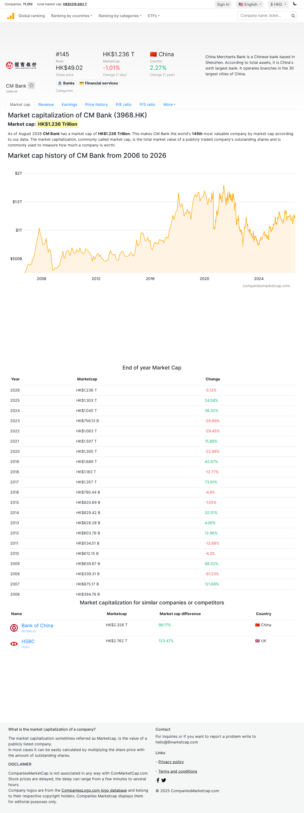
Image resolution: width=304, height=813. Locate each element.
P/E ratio (124, 104)
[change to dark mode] (295, 4)
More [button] (168, 104)
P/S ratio (147, 104)
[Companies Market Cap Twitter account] (164, 781)
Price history (96, 104)
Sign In (223, 4)
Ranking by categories (119, 15)
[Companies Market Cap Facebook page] (158, 781)
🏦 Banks (66, 83)
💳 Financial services (98, 83)
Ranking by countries (70, 15)
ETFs (152, 15)
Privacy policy (171, 761)
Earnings (69, 104)
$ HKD (277, 4)
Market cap (20, 104)
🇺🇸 (247, 4)
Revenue (46, 104)
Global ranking (32, 15)
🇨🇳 (162, 54)
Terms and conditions (177, 771)
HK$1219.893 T (75, 4)
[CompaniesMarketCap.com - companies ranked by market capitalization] (10, 15)
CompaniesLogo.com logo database (94, 790)
